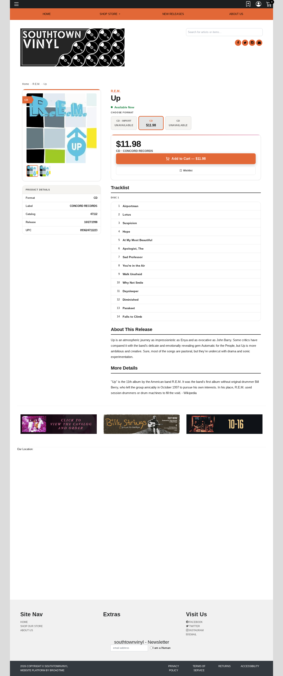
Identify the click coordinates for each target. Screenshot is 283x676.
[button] (109, 14)
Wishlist (187, 170)
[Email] (259, 42)
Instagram (196, 630)
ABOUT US (236, 14)
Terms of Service (199, 668)
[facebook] (238, 42)
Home (25, 84)
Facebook (196, 622)
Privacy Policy (173, 668)
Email (193, 634)
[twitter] (245, 42)
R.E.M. (36, 84)
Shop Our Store (31, 626)
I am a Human (162, 647)
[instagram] (252, 42)
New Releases (173, 14)
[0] (269, 5)
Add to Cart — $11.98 (189, 158)
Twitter (194, 626)
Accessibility (250, 666)
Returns (224, 666)
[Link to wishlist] (248, 4)
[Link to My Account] (259, 4)
